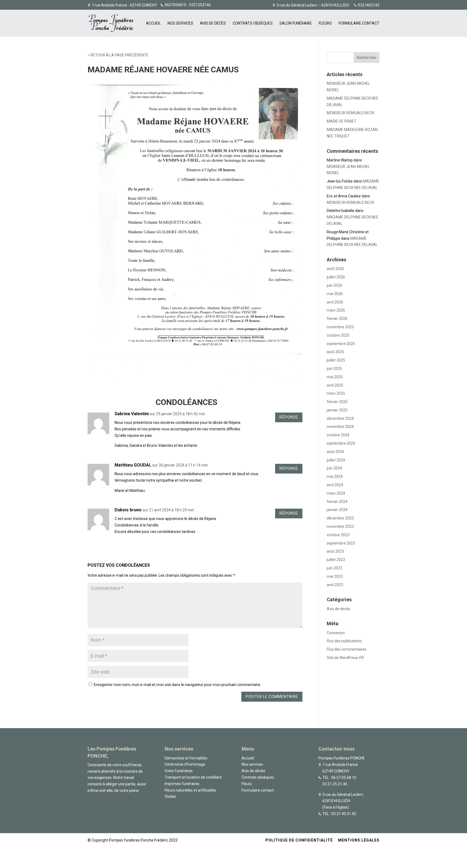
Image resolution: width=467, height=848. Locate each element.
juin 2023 (334, 568)
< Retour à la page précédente (118, 55)
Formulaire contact (359, 23)
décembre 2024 (340, 418)
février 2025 (337, 402)
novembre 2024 (340, 426)
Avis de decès (338, 609)
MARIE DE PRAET (341, 121)
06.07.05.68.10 (343, 777)
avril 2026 (335, 302)
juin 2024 (334, 468)
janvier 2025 (337, 410)
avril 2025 (335, 385)
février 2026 (337, 318)
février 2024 (337, 501)
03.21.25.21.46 (334, 784)
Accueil (153, 23)
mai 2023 (335, 576)
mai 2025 (335, 377)
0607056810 (175, 5)
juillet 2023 (336, 560)
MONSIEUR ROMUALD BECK (350, 113)
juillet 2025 (336, 360)
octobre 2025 (338, 335)
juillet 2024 (336, 460)
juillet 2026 (336, 277)
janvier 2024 (337, 510)
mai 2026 (335, 294)
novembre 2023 (340, 526)
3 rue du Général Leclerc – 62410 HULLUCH (312, 5)
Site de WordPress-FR (345, 658)
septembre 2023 (341, 543)
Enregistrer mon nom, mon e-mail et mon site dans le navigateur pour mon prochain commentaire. (177, 685)
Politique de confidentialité (299, 840)
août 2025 (335, 352)
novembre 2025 (340, 327)
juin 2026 (334, 285)
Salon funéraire (295, 23)
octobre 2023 (338, 535)
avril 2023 (335, 585)
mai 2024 (335, 476)
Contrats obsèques (253, 23)
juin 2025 (334, 368)
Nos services (180, 23)
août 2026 (335, 268)
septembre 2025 (341, 344)
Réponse (288, 417)
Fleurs (325, 23)
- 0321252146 (198, 5)
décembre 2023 (340, 518)
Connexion (336, 633)
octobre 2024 (338, 435)
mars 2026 (336, 310)
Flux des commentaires (346, 649)
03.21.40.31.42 (343, 814)
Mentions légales (358, 840)
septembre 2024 (341, 443)
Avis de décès (213, 23)
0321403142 (368, 5)
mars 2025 (336, 393)
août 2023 (335, 551)
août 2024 (335, 452)
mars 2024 (336, 493)
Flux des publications (344, 641)
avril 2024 (335, 485)
